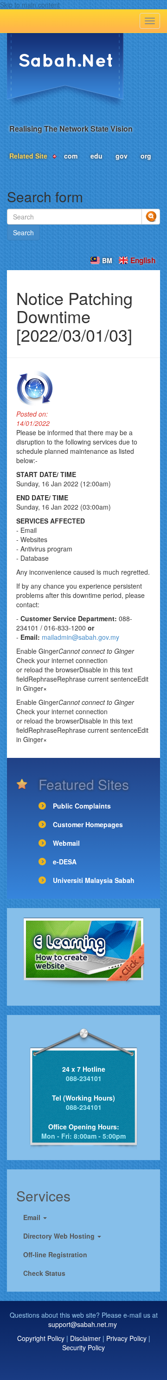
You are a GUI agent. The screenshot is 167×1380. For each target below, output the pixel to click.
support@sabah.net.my (82, 1324)
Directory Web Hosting (59, 1236)
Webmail (66, 843)
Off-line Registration (55, 1254)
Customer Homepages (88, 824)
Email (32, 1217)
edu (96, 155)
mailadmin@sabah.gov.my (80, 637)
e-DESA (65, 861)
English (142, 260)
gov (122, 155)
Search (23, 232)
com (70, 155)
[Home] (65, 71)
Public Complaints (82, 805)
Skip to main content (30, 4)
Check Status (44, 1273)
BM (107, 260)
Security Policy (83, 1347)
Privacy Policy (126, 1338)
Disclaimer (85, 1338)
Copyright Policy (40, 1338)
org (146, 155)
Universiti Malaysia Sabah (94, 880)
